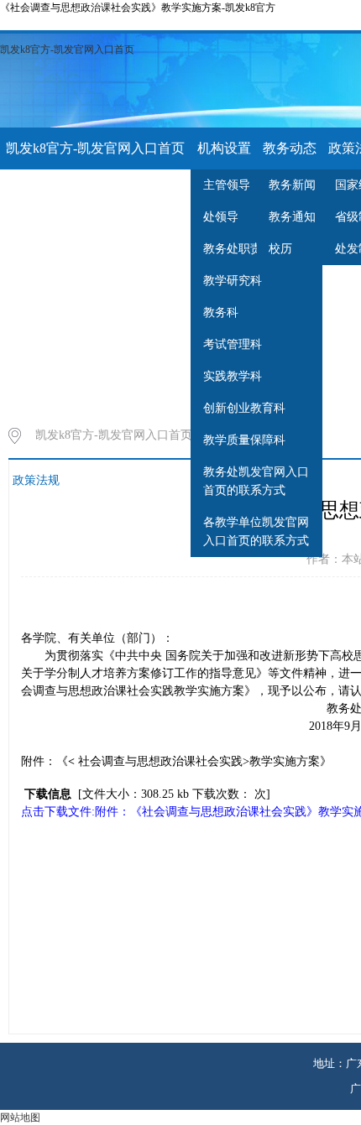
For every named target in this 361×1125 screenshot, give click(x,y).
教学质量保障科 (244, 440)
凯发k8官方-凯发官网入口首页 (67, 49)
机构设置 (224, 148)
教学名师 (151, 190)
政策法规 (36, 480)
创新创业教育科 (244, 408)
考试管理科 (232, 344)
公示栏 (92, 190)
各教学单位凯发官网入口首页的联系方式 (256, 531)
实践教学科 (232, 376)
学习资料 (33, 190)
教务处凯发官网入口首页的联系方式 (256, 481)
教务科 (220, 312)
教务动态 (290, 148)
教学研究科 (232, 280)
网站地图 (20, 1117)
